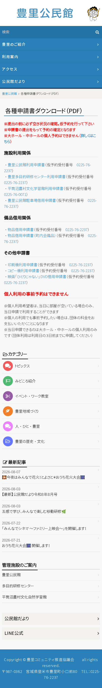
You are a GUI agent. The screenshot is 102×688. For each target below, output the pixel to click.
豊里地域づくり (26, 411)
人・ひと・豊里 (27, 426)
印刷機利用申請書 (22, 264)
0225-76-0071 (15, 194)
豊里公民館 (11, 574)
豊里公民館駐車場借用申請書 (32, 200)
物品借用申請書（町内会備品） (32, 235)
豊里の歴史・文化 (30, 441)
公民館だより (13, 81)
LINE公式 (13, 633)
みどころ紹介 (25, 381)
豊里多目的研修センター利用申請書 (37, 176)
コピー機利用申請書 (23, 270)
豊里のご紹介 (14, 44)
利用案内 (10, 56)
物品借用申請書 (21, 229)
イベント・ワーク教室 (32, 396)
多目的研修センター (18, 586)
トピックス (22, 366)
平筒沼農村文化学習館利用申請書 (35, 188)
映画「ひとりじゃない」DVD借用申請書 (37, 276)
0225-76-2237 (15, 182)
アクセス (9, 69)
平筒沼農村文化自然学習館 (24, 597)
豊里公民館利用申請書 (26, 164)
